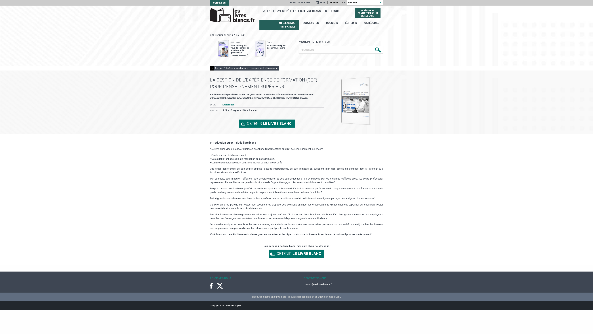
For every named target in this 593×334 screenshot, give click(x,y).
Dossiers (332, 22)
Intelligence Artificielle (286, 24)
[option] (234, 49)
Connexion (219, 3)
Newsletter (337, 2)
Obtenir (269, 123)
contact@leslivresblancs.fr (318, 284)
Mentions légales (233, 305)
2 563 (322, 2)
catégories (371, 22)
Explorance (228, 104)
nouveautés (311, 22)
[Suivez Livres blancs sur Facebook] (213, 286)
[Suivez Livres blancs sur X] (220, 286)
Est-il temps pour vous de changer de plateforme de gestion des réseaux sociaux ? (240, 50)
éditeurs (351, 22)
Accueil (218, 68)
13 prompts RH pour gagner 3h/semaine (276, 46)
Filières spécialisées (236, 68)
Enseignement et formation (264, 68)
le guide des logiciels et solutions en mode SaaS (314, 296)
